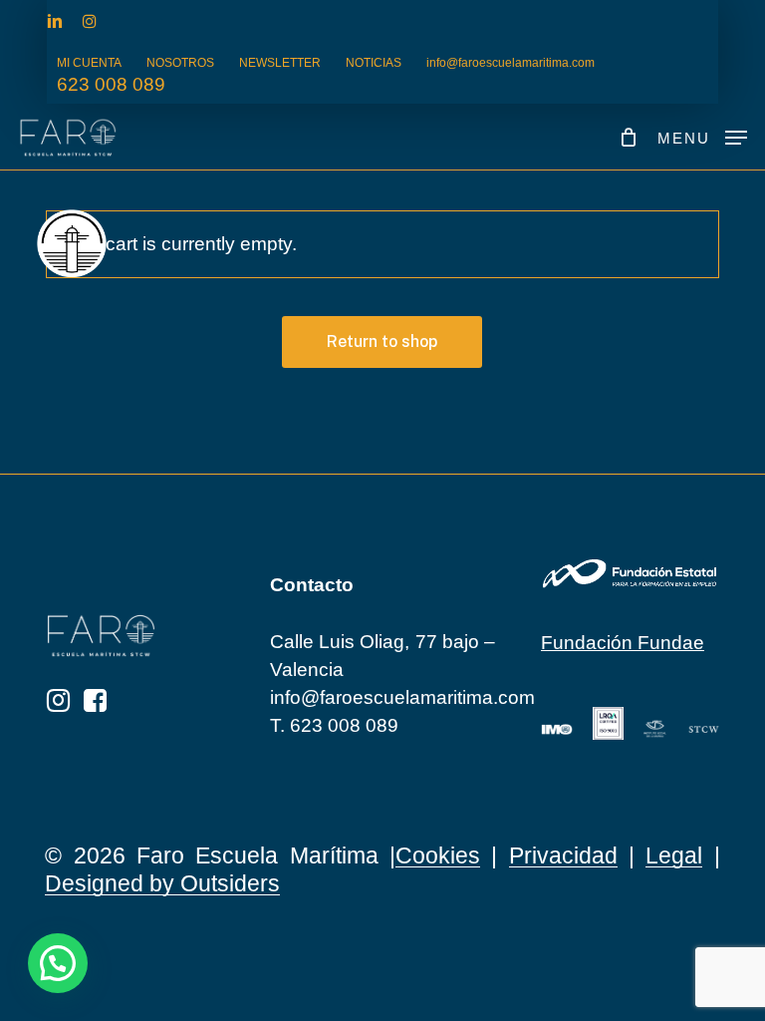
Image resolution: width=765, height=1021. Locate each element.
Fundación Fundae (622, 642)
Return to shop (382, 341)
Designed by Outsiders (162, 883)
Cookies (437, 855)
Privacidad (563, 855)
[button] (702, 137)
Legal (673, 855)
